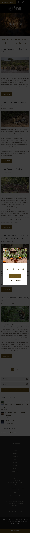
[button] (25, 250)
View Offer (15, 276)
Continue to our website (15, 280)
